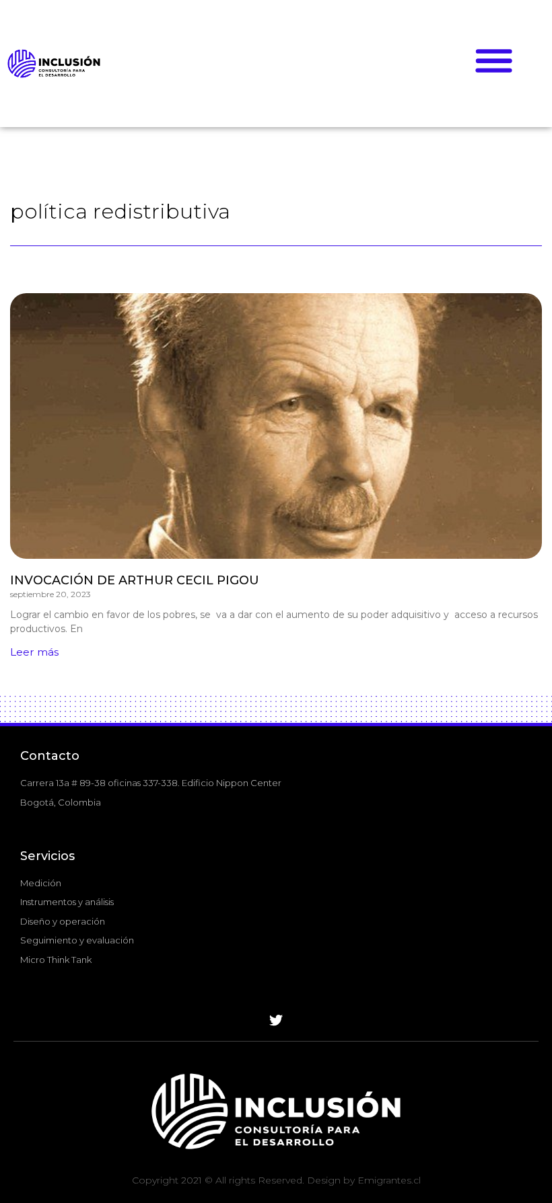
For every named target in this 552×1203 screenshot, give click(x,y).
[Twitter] (276, 1020)
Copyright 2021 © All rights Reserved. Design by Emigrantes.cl (276, 1180)
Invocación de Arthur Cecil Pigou (134, 580)
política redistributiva (120, 211)
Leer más (34, 652)
